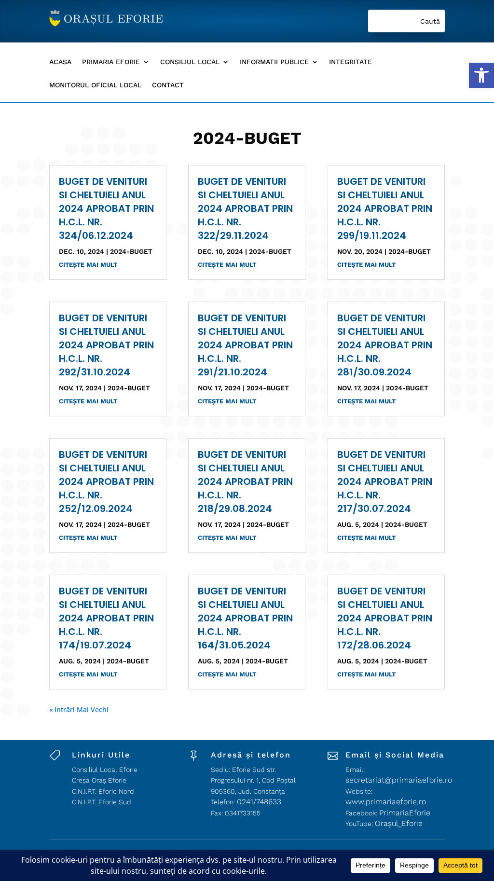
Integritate (350, 62)
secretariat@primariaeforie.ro (398, 780)
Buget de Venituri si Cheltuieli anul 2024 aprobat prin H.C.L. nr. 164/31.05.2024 (245, 618)
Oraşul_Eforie (399, 823)
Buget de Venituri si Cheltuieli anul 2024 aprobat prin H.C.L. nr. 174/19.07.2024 (106, 618)
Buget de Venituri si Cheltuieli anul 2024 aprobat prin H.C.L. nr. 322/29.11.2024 (245, 208)
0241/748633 (259, 801)
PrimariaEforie (404, 812)
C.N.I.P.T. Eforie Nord (103, 791)
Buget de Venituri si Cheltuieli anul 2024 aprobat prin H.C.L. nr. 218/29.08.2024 (245, 481)
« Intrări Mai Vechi (79, 709)
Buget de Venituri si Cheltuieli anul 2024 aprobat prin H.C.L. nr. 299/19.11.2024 (384, 208)
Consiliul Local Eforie (104, 769)
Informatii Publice (274, 62)
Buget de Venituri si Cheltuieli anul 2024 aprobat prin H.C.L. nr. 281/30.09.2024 (384, 345)
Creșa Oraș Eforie (99, 780)
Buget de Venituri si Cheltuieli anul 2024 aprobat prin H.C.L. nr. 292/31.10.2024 (106, 345)
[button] (481, 75)
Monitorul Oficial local (95, 85)
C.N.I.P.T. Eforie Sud (101, 802)
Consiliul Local (190, 62)
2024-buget (131, 251)
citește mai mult (88, 264)
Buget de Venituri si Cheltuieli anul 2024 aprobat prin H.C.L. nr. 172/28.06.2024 (384, 618)
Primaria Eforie (111, 62)
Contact (168, 85)
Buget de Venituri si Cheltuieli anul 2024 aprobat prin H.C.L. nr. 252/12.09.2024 (106, 481)
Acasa (60, 62)
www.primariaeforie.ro (385, 801)
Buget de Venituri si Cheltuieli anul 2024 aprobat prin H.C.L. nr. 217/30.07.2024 (384, 481)
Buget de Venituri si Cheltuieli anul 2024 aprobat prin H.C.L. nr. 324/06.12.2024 (106, 208)
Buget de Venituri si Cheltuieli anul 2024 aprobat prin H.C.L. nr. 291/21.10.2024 (245, 345)
